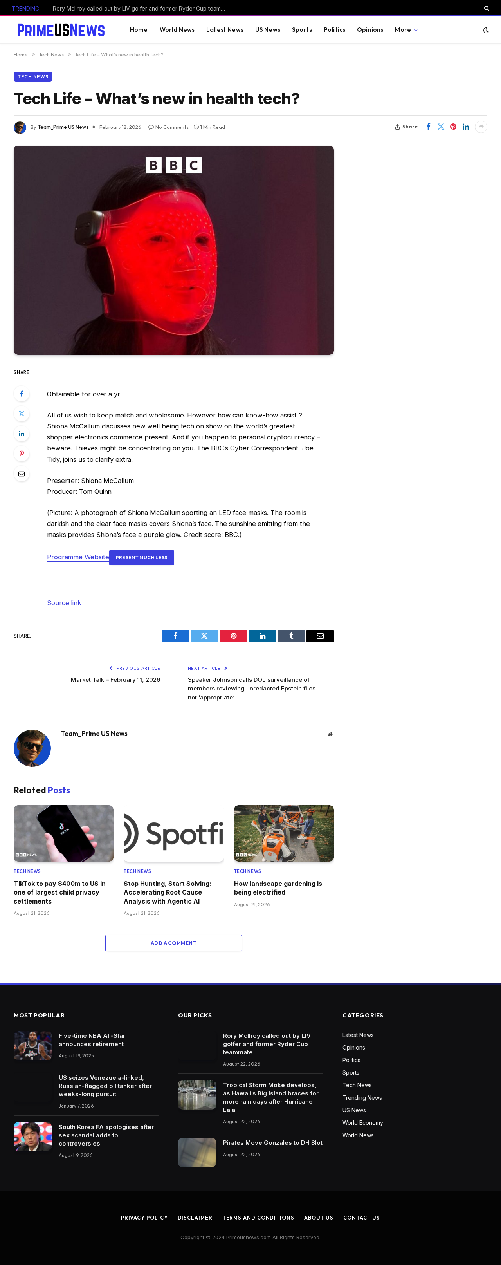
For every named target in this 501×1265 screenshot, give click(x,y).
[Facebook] (21, 393)
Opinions (370, 29)
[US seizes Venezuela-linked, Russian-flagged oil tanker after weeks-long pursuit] (33, 1087)
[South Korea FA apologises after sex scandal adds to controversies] (33, 1136)
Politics (334, 29)
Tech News (33, 77)
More (403, 29)
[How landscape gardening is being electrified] (284, 833)
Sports (302, 29)
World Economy (362, 1122)
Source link (64, 603)
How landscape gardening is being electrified (278, 888)
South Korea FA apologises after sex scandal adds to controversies (106, 1135)
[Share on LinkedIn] (466, 127)
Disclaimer (195, 1217)
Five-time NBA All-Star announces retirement (92, 1040)
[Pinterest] (21, 453)
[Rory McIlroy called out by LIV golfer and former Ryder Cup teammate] (197, 1045)
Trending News (362, 1097)
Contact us (361, 1217)
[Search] (486, 8)
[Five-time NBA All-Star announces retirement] (33, 1045)
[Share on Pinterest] (453, 127)
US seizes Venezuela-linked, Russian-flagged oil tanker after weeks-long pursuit (105, 1086)
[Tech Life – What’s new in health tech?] (174, 250)
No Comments (172, 127)
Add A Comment (174, 943)
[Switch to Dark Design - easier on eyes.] (485, 30)
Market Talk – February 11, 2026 (115, 679)
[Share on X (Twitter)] (441, 127)
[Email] (21, 473)
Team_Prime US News (63, 127)
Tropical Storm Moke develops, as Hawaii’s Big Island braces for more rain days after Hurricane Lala (141, 8)
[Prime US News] (61, 30)
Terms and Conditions (258, 1217)
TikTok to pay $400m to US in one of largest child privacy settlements (60, 892)
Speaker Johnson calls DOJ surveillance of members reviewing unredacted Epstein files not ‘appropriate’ (251, 688)
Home (139, 29)
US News (267, 29)
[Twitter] (21, 413)
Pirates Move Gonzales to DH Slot (273, 1142)
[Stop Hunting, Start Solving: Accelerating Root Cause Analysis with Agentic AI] (173, 833)
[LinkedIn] (21, 433)
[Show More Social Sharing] (481, 127)
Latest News (224, 29)
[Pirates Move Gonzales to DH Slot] (197, 1152)
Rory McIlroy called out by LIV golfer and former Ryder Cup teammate (267, 1044)
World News (177, 29)
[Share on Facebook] (428, 127)
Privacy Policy (144, 1217)
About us (318, 1217)
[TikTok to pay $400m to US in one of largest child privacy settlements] (64, 833)
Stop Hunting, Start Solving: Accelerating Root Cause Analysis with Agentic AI (167, 892)
